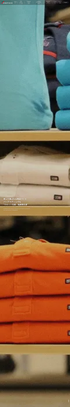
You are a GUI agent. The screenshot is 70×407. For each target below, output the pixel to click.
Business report (48, 2)
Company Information (38, 2)
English (65, 2)
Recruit (60, 2)
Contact (55, 2)
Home (15, 2)
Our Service (21, 2)
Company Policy (29, 2)
